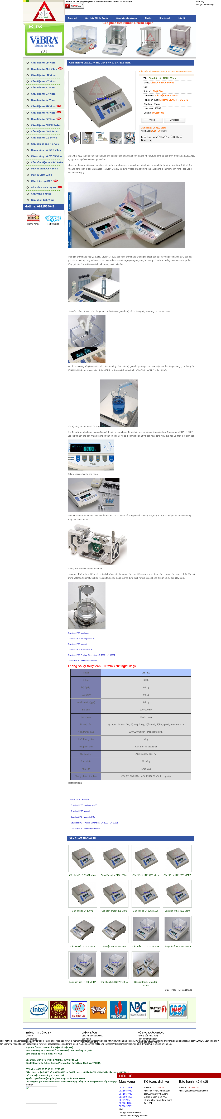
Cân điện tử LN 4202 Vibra (177, 911)
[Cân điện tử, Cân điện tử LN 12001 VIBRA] (177, 869)
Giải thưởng (31, 1039)
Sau (184, 990)
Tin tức (148, 18)
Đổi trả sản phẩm (90, 1042)
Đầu (167, 990)
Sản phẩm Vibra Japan (126, 18)
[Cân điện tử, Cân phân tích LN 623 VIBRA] (146, 940)
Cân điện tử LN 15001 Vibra (145, 875)
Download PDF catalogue (78, 633)
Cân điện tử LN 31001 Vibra (82, 875)
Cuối (189, 990)
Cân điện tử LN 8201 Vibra (114, 911)
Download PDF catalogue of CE (81, 639)
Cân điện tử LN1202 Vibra (114, 946)
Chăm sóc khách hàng (148, 1042)
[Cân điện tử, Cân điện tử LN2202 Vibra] (83, 940)
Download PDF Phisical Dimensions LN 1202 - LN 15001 (91, 655)
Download (174, 120)
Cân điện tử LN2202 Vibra (82, 946)
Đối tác (29, 1042)
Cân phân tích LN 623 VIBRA (145, 946)
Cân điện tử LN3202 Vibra (162, 78)
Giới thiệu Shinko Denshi (96, 18)
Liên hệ (182, 18)
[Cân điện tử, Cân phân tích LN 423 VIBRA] (177, 940)
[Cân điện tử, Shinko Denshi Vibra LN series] (146, 976)
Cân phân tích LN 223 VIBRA (114, 982)
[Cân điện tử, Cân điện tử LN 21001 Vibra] (114, 869)
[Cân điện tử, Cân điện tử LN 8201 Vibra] (114, 904)
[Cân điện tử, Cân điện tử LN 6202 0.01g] (146, 904)
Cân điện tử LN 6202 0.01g (145, 911)
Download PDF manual (77, 644)
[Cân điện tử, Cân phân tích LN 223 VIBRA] (114, 976)
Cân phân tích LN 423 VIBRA (177, 946)
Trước (173, 990)
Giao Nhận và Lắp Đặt (92, 1036)
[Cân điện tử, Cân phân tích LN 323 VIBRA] (83, 976)
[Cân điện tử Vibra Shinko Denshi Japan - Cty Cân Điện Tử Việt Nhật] (44, 21)
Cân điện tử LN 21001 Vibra (114, 875)
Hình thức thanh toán (147, 1039)
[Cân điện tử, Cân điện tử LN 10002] (83, 904)
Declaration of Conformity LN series (83, 661)
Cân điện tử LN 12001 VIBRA (177, 875)
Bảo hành (86, 1039)
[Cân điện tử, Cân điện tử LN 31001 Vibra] (83, 869)
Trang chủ (72, 18)
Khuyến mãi (165, 18)
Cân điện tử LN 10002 (82, 911)
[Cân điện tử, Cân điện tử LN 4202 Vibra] (177, 904)
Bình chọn (146, 140)
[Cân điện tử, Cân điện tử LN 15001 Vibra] (146, 869)
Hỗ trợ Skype (53, 224)
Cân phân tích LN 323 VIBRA (82, 982)
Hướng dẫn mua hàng (148, 1036)
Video (152, 120)
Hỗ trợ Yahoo (33, 224)
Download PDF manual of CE (80, 650)
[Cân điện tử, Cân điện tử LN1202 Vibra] (114, 940)
